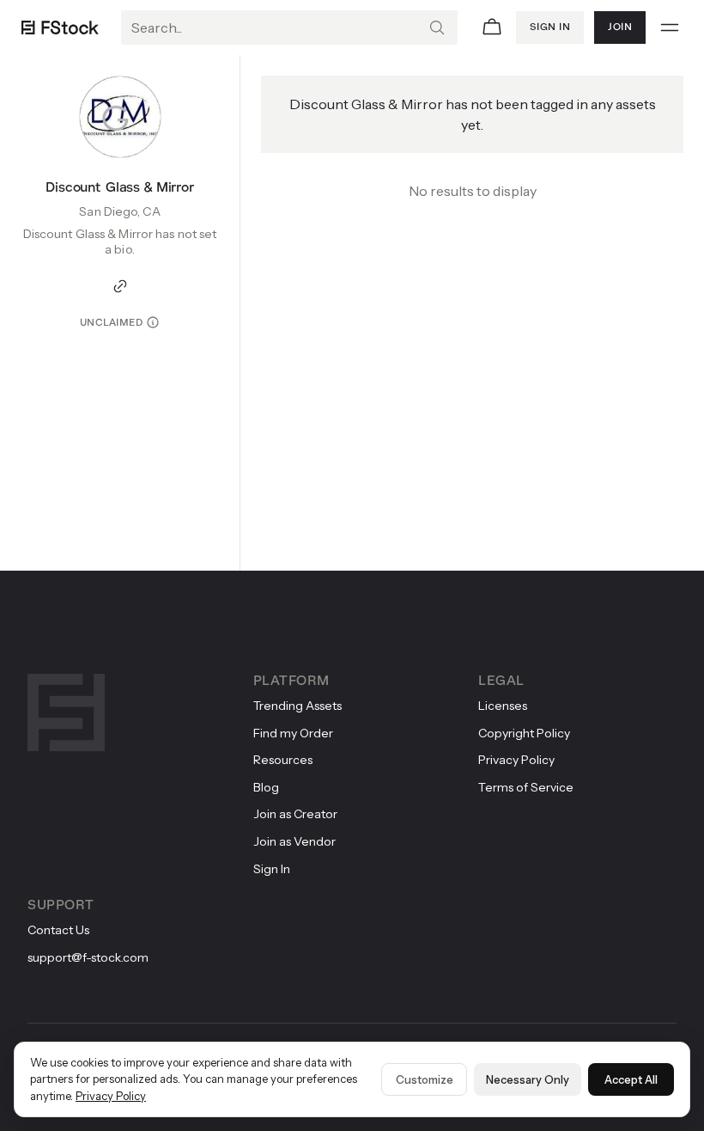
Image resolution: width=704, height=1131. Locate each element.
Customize (424, 1079)
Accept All (631, 1079)
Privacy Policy (111, 1096)
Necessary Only (527, 1079)
